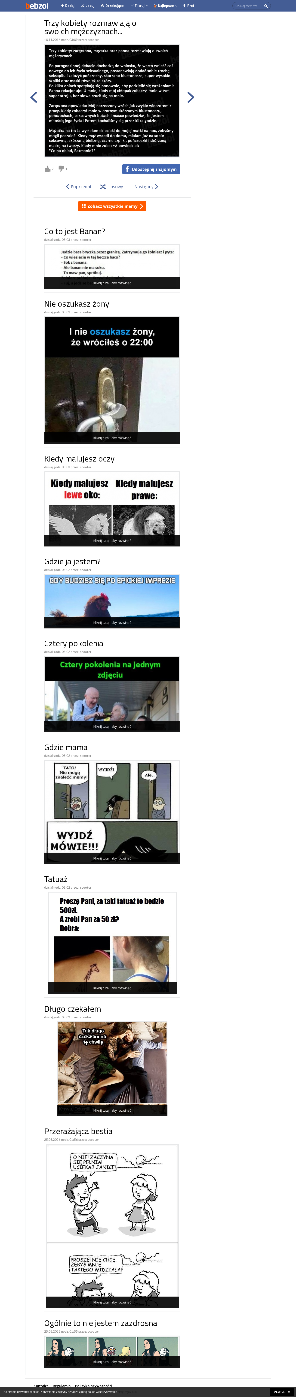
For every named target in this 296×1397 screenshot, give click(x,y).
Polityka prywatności (93, 1385)
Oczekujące (114, 5)
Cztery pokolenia (73, 644)
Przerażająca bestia (78, 1132)
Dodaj (69, 5)
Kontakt (41, 1385)
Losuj (90, 5)
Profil (191, 5)
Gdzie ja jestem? (72, 562)
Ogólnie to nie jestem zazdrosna (100, 1324)
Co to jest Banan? (74, 232)
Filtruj (140, 5)
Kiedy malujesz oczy (79, 459)
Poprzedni (81, 186)
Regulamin (62, 1385)
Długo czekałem (72, 1010)
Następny (144, 186)
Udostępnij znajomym (154, 169)
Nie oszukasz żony (76, 304)
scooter (93, 40)
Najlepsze (166, 5)
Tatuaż (56, 880)
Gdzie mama (66, 748)
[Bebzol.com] (36, 6)
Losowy (115, 186)
